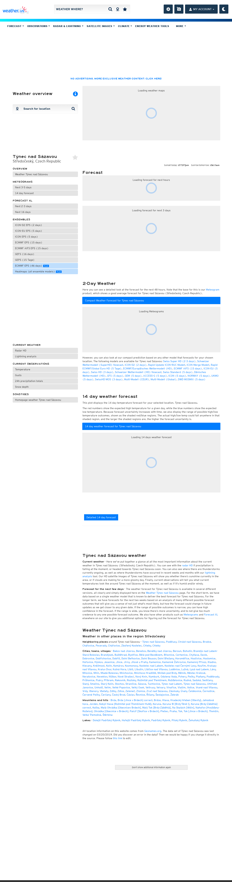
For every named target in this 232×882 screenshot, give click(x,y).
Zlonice (140, 691)
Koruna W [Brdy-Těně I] (176, 703)
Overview (20, 168)
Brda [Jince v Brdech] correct (135, 700)
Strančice (130, 683)
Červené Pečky (91, 694)
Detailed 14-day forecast (101, 517)
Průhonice (88, 680)
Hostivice (196, 658)
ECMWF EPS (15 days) (28, 242)
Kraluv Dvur (104, 669)
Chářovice (88, 645)
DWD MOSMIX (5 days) (192, 379)
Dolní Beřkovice (130, 658)
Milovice (87, 672)
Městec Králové (196, 672)
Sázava (142, 683)
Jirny (127, 662)
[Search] (110, 9)
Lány (213, 669)
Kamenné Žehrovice (174, 662)
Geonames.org (152, 730)
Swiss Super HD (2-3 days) (179, 361)
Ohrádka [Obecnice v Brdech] (111, 711)
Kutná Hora (119, 669)
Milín (96, 672)
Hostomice (209, 658)
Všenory (93, 691)
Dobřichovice (103, 658)
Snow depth (22, 386)
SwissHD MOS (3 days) (109, 379)
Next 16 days (23, 212)
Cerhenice (182, 654)
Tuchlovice (154, 683)
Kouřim (202, 665)
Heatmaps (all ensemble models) (38, 271)
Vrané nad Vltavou (206, 687)
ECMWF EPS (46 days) (31, 265)
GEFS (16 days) (24, 254)
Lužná (184, 669)
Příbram (108, 680)
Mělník (182, 672)
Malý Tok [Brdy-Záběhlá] (156, 707)
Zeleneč (130, 691)
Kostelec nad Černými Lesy (180, 665)
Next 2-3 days (23, 206)
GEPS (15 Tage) (25, 259)
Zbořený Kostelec (131, 645)
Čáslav (130, 694)
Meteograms (23, 181)
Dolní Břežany (166, 658)
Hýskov (98, 662)
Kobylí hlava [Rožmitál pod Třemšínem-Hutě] (125, 703)
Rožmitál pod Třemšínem (152, 680)
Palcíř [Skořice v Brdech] (144, 711)
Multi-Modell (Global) (164, 379)
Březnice (169, 654)
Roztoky (131, 680)
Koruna (157, 703)
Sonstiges (21, 394)
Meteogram (212, 289)
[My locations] (125, 9)
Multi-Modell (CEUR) (136, 379)
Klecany (87, 665)
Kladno (212, 662)
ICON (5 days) (177, 375)
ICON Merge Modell (198, 364)
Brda (113, 700)
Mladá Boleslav (109, 672)
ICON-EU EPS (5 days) (28, 230)
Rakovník (120, 680)
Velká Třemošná (91, 714)
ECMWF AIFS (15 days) (188, 368)
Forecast (14, 26)
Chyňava (194, 654)
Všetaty (104, 691)
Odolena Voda (169, 676)
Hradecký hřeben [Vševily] (185, 700)
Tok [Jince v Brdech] (196, 711)
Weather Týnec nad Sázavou (31, 174)
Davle (203, 654)
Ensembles (21, 219)
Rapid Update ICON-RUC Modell (166, 364)
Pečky (191, 676)
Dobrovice (88, 658)
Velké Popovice (121, 687)
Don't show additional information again (151, 767)
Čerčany (106, 694)
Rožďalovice (175, 680)
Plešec (164, 711)
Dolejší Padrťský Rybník (106, 720)
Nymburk (154, 676)
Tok (180, 711)
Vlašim (182, 687)
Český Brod (118, 694)
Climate (124, 26)
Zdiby (113, 691)
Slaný (85, 683)
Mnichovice (126, 672)
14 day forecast (24, 193)
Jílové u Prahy (139, 662)
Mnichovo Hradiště (145, 672)
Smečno (94, 683)
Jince (119, 662)
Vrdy (85, 691)
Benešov (141, 651)
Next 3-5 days (23, 187)
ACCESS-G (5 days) (155, 375)
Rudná (187, 680)
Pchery (182, 676)
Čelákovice (194, 691)
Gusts (18, 375)
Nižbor (112, 676)
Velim (107, 687)
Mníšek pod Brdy (167, 672)
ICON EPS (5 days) (26, 236)
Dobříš (116, 658)
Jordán (93, 703)
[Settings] (168, 9)
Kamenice (155, 662)
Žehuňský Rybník (198, 720)
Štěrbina (108, 714)
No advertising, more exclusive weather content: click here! (116, 78)
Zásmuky (174, 691)
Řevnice (140, 694)
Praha (173, 711)
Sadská (196, 680)
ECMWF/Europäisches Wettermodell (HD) (147, 368)
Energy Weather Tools (152, 26)
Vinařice (171, 687)
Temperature (22, 369)
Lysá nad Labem (199, 669)
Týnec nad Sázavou (153, 641)
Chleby (147, 645)
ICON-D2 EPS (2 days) (28, 225)
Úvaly (184, 691)
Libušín (139, 669)
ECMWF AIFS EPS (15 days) (32, 248)
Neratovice (88, 676)
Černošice (208, 691)
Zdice (120, 691)
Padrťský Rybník (160, 720)
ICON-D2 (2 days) (136, 364)
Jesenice (109, 662)
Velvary (160, 687)
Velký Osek (137, 687)
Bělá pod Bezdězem (150, 654)
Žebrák (174, 694)
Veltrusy (150, 687)
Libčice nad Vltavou (156, 669)
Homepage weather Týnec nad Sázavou (38, 399)
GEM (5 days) (133, 375)
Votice (190, 687)
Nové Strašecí (126, 676)
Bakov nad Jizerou (124, 651)
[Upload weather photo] (178, 9)
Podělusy (171, 641)
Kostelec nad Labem (151, 665)
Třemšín (213, 711)
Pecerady (101, 645)
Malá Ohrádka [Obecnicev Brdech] (121, 707)
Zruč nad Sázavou (156, 691)
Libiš (130, 669)
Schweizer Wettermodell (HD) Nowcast (138, 372)
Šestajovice (162, 694)
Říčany (150, 694)
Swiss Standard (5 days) (178, 372)
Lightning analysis (25, 356)
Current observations (31, 363)
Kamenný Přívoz (196, 662)
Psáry (99, 680)
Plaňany (200, 676)
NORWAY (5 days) (199, 375)
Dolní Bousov (148, 658)
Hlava (165, 700)
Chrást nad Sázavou (189, 641)
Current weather (27, 345)
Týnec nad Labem (171, 683)
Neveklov (102, 676)
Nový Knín (141, 676)
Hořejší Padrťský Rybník (136, 720)
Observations (37, 26)
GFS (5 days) (115, 375)
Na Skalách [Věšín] (183, 707)
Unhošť (98, 687)
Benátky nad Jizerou (159, 651)
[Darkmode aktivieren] (223, 9)
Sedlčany (207, 680)
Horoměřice (182, 658)
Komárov (118, 665)
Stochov (119, 683)
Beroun (177, 651)
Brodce (207, 641)
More (180, 26)
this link (117, 738)
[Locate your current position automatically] (117, 9)
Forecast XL (22, 200)
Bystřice (133, 654)
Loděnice (174, 669)
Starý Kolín (107, 683)
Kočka (95, 707)
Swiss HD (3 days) (102, 372)
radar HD (187, 565)
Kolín (109, 665)
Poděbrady (213, 676)
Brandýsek (107, 654)
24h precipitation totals (29, 381)
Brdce (157, 700)
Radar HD (20, 350)
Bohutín (187, 651)
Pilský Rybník (179, 720)
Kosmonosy (131, 665)
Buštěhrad (121, 654)
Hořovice (87, 662)
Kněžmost (99, 665)
